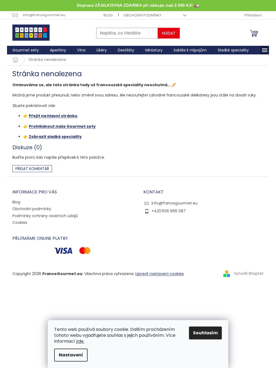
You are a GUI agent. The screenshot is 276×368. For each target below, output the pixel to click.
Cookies (19, 222)
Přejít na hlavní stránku (53, 116)
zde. (80, 341)
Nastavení (71, 355)
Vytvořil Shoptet (249, 273)
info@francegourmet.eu (174, 203)
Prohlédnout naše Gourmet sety (62, 126)
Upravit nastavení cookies (159, 273)
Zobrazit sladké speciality (55, 136)
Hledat (168, 33)
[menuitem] (25, 50)
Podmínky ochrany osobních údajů (45, 215)
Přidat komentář (32, 168)
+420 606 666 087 (168, 211)
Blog (108, 15)
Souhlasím (205, 333)
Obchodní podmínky (142, 15)
